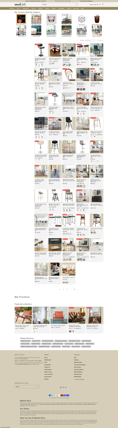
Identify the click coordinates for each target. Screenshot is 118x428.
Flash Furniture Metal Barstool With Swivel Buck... (68, 132)
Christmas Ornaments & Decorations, (59, 404)
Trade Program (48, 369)
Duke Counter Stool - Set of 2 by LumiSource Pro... (97, 108)
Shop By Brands (78, 372)
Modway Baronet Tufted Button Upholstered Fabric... (96, 59)
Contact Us (95, 4)
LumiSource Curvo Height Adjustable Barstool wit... (41, 156)
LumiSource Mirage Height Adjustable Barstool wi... (81, 156)
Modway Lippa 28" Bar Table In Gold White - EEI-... (68, 156)
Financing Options (79, 369)
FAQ (75, 357)
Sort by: (82, 40)
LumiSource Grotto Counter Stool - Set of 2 (68, 83)
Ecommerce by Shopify (65, 397)
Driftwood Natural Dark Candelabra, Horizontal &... (75, 326)
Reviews (46, 379)
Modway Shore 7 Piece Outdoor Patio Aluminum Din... (68, 108)
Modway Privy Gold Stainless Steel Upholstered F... (67, 59)
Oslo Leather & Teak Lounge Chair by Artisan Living (22, 326)
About (45, 357)
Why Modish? (47, 360)
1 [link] (59, 289)
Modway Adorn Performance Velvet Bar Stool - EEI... (82, 205)
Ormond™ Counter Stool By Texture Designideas (41, 254)
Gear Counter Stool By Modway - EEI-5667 (40, 83)
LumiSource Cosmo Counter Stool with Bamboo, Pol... (39, 180)
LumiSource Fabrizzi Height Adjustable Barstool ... (53, 108)
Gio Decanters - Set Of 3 (68, 277)
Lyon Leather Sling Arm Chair (58, 325)
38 (74, 289)
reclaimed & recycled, (45, 404)
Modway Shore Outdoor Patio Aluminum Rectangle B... (40, 108)
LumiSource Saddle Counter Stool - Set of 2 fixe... (82, 59)
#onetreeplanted (24, 358)
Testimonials (47, 364)
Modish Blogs (77, 376)
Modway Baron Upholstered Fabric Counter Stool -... (81, 83)
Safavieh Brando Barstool (96, 228)
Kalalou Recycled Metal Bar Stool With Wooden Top (54, 180)
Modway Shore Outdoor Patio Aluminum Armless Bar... (54, 83)
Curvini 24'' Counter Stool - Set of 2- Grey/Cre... (55, 59)
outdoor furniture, (26, 404)
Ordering (76, 360)
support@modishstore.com (23, 364)
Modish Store (54, 397)
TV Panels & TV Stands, (73, 404)
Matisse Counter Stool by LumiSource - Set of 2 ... (96, 132)
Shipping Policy (78, 362)
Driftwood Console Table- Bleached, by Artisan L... (93, 326)
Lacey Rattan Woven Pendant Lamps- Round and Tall (40, 326)
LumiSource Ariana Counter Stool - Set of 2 (96, 83)
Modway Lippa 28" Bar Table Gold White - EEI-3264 (82, 132)
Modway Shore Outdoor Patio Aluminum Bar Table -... (69, 180)
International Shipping (79, 364)
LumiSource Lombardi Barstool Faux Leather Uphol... (40, 59)
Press (45, 362)
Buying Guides (78, 374)
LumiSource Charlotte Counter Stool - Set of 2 (54, 132)
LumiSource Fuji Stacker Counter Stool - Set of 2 (68, 229)
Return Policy (77, 367)
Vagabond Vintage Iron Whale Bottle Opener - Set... (54, 278)
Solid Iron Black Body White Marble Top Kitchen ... (97, 205)
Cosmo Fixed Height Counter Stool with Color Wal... (82, 108)
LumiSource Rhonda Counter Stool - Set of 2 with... (96, 156)
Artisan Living (47, 372)
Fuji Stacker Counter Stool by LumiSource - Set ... (54, 229)
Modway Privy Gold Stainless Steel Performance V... (81, 180)
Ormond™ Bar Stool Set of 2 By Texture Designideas (40, 205)
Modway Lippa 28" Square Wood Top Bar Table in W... (96, 180)
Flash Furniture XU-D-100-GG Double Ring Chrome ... (54, 156)
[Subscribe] (37, 386)
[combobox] (59, 4)
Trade (91, 4)
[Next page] (78, 289)
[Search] (76, 4)
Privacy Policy (47, 376)
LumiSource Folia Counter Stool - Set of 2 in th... (82, 229)
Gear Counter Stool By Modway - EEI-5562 (40, 132)
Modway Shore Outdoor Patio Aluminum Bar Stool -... (96, 254)
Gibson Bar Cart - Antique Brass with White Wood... (55, 254)
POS (58, 397)
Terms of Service (48, 374)
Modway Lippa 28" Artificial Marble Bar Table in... (41, 278)
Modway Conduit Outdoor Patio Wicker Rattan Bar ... (69, 205)
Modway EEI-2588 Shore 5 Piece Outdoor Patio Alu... (41, 229)
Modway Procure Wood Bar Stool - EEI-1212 (54, 205)
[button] (102, 4)
